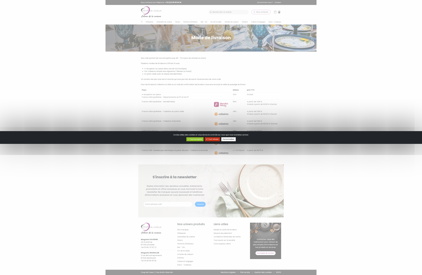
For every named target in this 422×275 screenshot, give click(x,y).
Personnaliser (228, 139)
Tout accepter (195, 139)
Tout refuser (213, 139)
